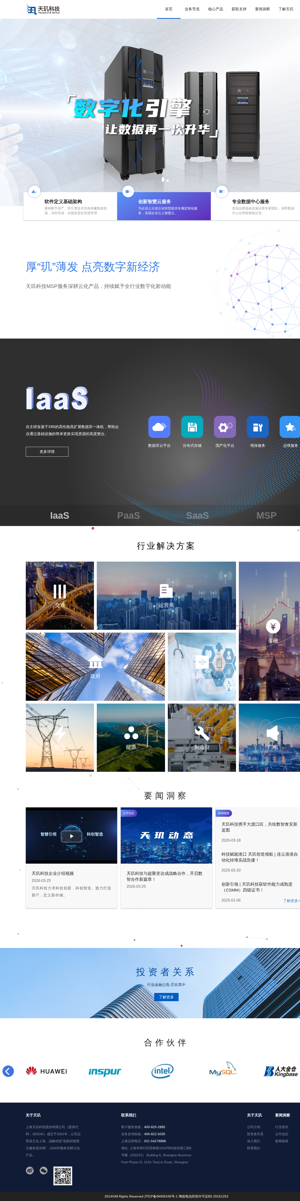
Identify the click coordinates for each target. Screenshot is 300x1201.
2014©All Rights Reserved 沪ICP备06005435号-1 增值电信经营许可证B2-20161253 (166, 1196)
